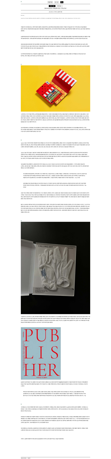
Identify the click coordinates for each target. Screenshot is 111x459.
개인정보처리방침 (23, 458)
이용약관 (29, 458)
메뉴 (62, 2)
